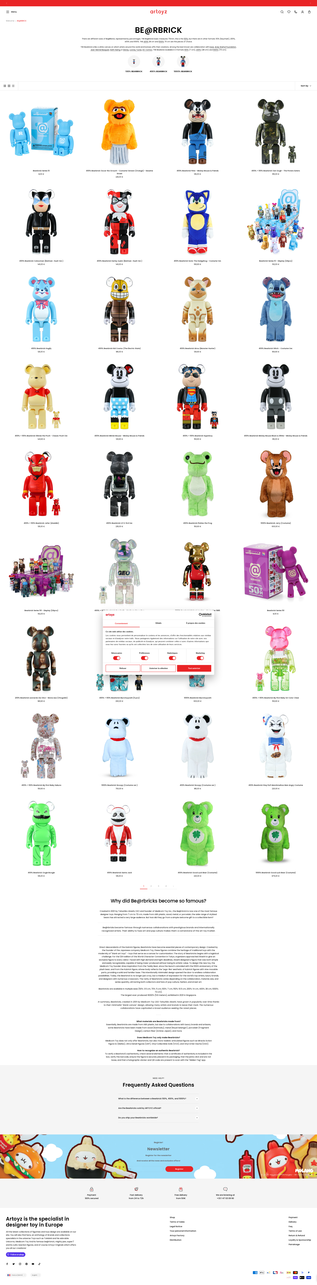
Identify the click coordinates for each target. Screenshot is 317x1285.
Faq (290, 1226)
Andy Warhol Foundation (225, 47)
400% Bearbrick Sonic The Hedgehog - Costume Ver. (197, 261)
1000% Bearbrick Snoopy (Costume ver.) (119, 785)
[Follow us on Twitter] (13, 1264)
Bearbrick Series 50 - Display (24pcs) (41, 610)
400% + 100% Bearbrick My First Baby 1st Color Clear (275, 698)
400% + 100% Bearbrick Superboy (197, 436)
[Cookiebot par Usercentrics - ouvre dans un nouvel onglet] (200, 615)
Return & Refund (297, 1235)
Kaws (212, 47)
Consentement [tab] (121, 623)
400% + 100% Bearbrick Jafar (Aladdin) (41, 523)
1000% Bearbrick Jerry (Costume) (276, 523)
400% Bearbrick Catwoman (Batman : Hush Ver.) (41, 261)
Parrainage (294, 1244)
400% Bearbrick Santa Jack (119, 872)
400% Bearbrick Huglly (41, 348)
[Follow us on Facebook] (7, 1264)
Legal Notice (176, 1226)
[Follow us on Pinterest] (26, 1264)
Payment (293, 1217)
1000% (161, 41)
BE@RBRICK (21, 21)
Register (179, 1169)
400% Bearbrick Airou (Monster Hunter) (197, 348)
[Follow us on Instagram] (20, 1264)
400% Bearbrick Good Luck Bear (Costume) (197, 872)
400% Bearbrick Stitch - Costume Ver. (276, 348)
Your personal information (183, 1230)
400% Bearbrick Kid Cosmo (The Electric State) (119, 348)
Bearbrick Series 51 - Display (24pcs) (275, 261)
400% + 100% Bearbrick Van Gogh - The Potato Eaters (275, 170)
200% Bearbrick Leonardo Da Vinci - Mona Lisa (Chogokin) (41, 698)
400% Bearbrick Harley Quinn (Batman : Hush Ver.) (119, 261)
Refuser (122, 668)
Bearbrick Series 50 (275, 610)
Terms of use (295, 1230)
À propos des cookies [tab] (195, 623)
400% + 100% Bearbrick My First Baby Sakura (41, 785)
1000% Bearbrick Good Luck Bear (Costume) (276, 872)
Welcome (10, 21)
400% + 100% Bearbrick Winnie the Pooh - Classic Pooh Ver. (41, 436)
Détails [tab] (159, 623)
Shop (172, 1217)
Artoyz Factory (177, 1235)
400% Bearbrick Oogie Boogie (41, 872)
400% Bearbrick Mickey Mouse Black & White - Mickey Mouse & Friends (275, 436)
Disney (126, 50)
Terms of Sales (177, 1221)
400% (146, 41)
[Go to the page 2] (173, 886)
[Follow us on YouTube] (33, 1264)
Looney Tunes (136, 50)
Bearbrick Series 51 (41, 170)
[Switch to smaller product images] (9, 86)
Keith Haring (115, 50)
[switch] (144, 658)
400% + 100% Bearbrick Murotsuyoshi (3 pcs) (119, 698)
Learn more (176, 3)
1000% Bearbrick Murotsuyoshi (197, 698)
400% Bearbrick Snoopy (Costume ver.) (197, 785)
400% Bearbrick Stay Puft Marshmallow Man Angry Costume (276, 785)
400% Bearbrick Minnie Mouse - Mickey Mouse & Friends (119, 436)
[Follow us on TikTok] (39, 1264)
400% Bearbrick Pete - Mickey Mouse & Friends (198, 170)
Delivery (292, 1221)
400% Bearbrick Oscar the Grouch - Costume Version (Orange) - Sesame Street (119, 172)
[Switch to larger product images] (5, 86)
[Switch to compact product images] (13, 86)
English (34, 1275)
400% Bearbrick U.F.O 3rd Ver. (119, 523)
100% (186, 39)
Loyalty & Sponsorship (300, 1240)
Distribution (175, 1240)
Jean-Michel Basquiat (100, 50)
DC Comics (147, 50)
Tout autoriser (194, 668)
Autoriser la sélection (158, 668)
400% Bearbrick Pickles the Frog (197, 523)
